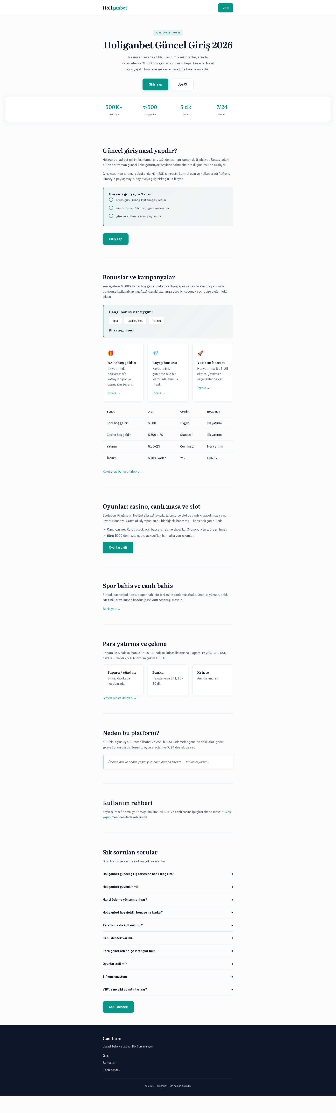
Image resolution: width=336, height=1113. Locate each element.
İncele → (114, 393)
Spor (115, 321)
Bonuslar (109, 1063)
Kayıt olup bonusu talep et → (123, 471)
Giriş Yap (155, 84)
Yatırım (156, 321)
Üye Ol (182, 84)
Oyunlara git (118, 547)
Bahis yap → (111, 609)
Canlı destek (118, 1007)
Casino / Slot (135, 321)
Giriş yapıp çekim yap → (119, 698)
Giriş (226, 7)
